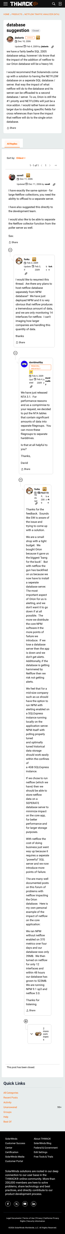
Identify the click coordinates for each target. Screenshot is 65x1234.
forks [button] (26, 259)
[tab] (12, 144)
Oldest (20, 158)
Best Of (7, 1121)
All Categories (10, 1092)
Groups (7, 1112)
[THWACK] (24, 4)
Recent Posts (10, 1097)
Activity (7, 1102)
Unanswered (32, 1107)
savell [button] (20, 175)
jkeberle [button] (19, 37)
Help (5, 1116)
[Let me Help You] (31, 372)
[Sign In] (60, 4)
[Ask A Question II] (38, 37)
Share (11, 128)
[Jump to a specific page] (55, 165)
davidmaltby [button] (36, 362)
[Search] (54, 4)
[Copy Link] (52, 46)
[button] (10, 39)
